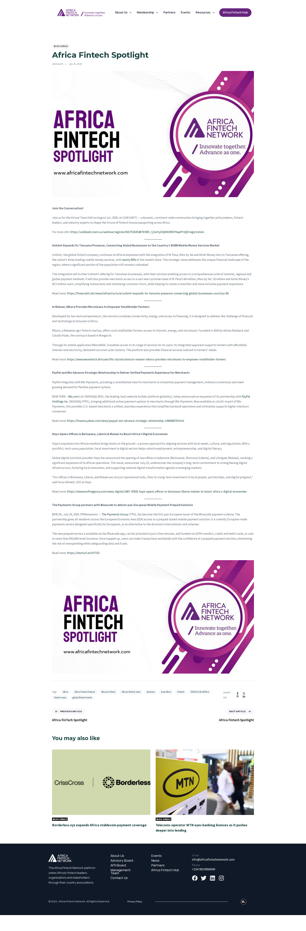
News (155, 860)
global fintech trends (82, 697)
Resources (203, 12)
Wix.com (73, 396)
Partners (169, 12)
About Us (121, 12)
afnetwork (57, 63)
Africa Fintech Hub (165, 870)
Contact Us (119, 877)
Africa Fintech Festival (85, 691)
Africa (65, 691)
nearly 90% (129, 260)
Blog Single (61, 46)
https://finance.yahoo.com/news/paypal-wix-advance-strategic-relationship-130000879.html (125, 421)
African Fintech (108, 691)
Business (151, 691)
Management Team (120, 872)
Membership (145, 12)
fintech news (60, 697)
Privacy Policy (135, 901)
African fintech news (131, 691)
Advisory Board (121, 860)
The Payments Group (114, 514)
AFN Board (118, 865)
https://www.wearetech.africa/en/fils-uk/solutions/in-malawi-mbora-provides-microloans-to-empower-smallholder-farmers (146, 359)
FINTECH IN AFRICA (200, 691)
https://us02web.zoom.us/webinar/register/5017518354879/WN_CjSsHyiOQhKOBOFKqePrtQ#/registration (137, 232)
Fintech (180, 691)
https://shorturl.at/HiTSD (83, 553)
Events (185, 12)
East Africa (166, 691)
